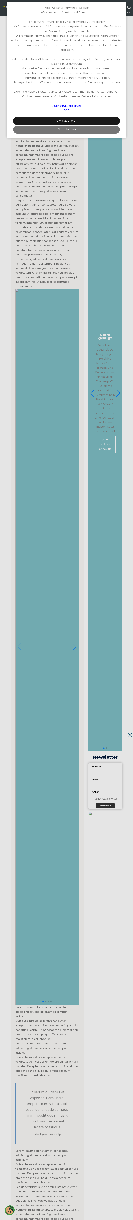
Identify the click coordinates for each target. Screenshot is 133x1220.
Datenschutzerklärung (66, 105)
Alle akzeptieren (66, 120)
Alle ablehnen (66, 129)
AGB (66, 110)
